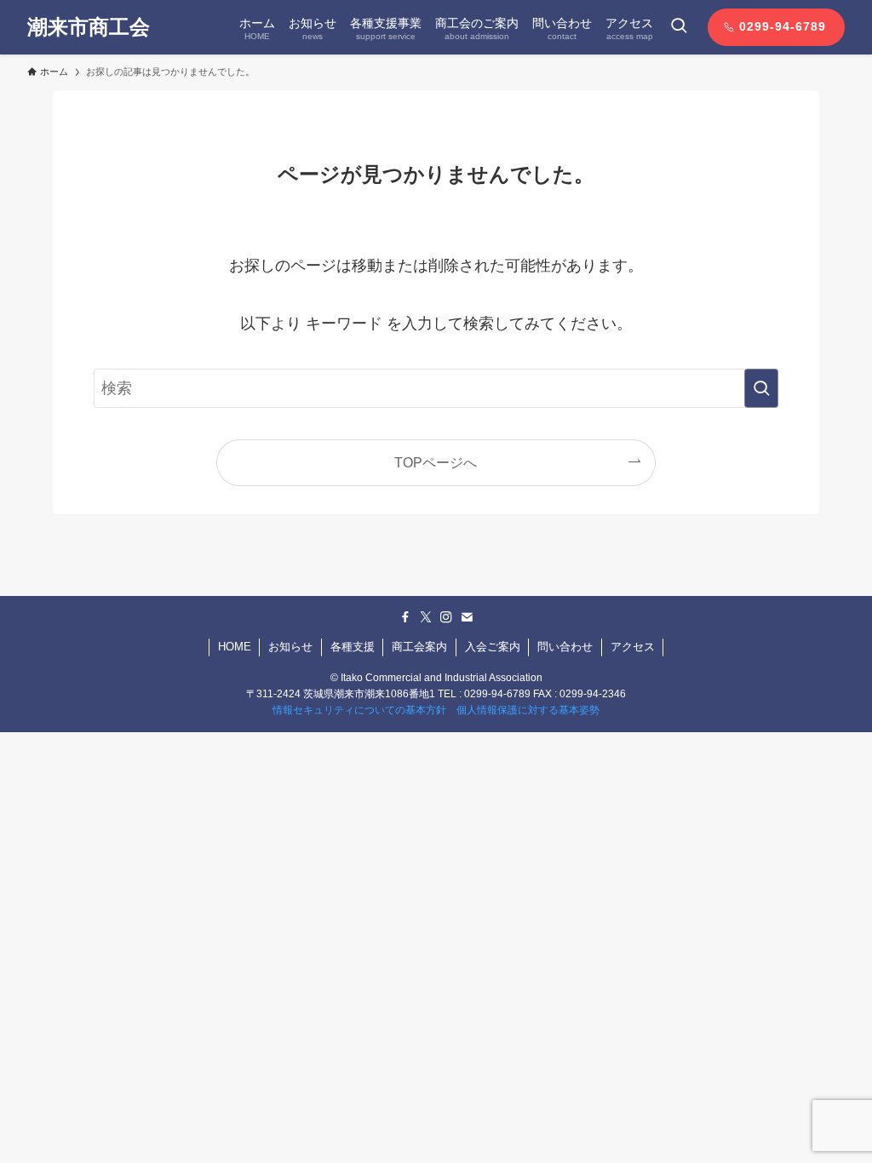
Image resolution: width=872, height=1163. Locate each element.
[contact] (466, 617)
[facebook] (405, 617)
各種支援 (352, 646)
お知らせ (290, 646)
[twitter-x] (425, 617)
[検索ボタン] (678, 27)
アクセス (633, 646)
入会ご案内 (492, 646)
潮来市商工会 (88, 27)
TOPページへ (435, 462)
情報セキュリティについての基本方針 (359, 710)
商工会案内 (419, 646)
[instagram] (446, 617)
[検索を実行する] (761, 388)
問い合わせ (565, 646)
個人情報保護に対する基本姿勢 (528, 710)
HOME (234, 646)
